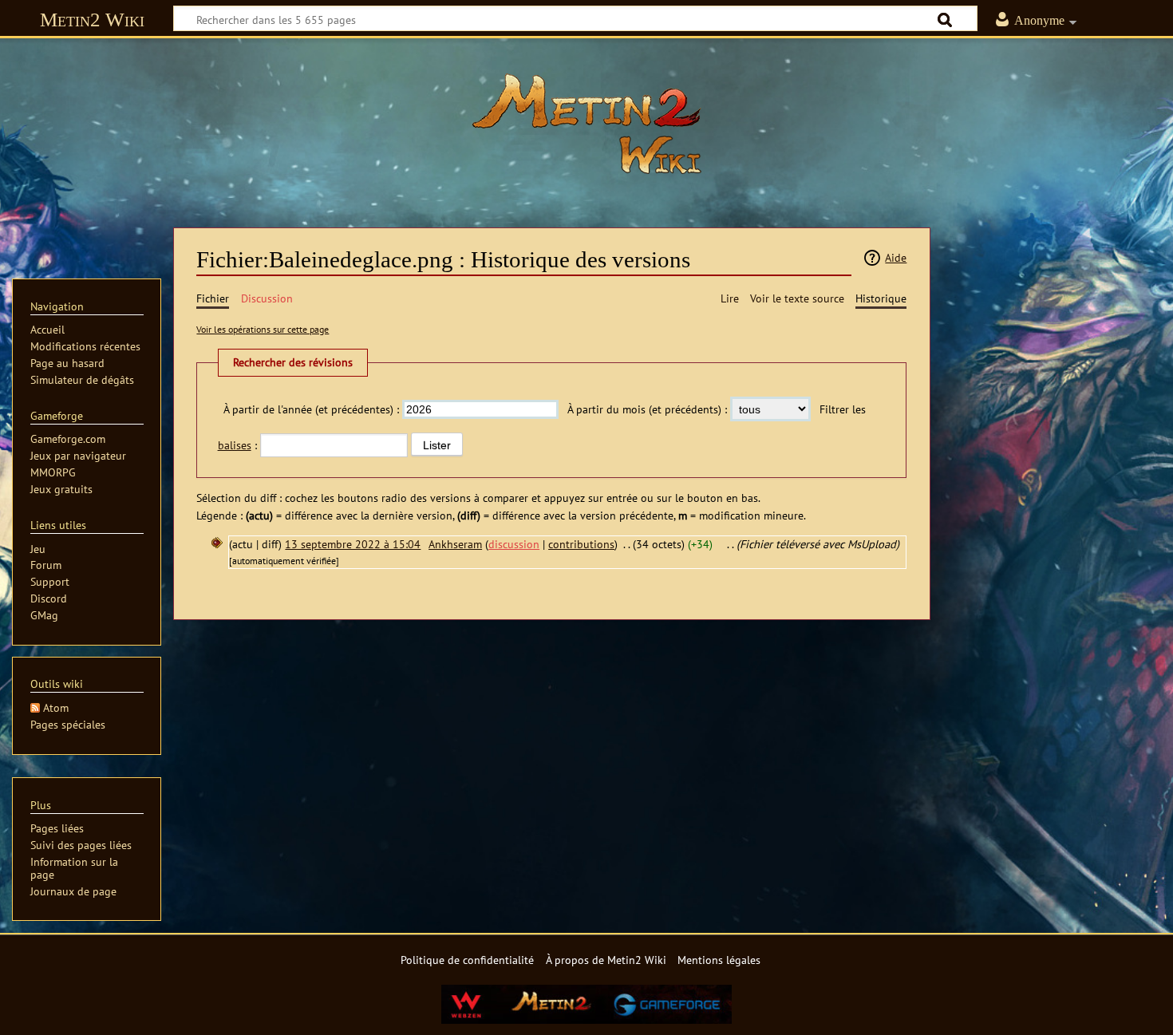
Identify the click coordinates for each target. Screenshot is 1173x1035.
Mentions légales (718, 959)
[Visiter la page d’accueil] (586, 124)
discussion (513, 543)
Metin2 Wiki (92, 19)
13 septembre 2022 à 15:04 (353, 543)
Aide (895, 257)
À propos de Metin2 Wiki (606, 959)
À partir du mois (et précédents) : (647, 409)
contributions (581, 543)
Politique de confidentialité (467, 959)
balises (234, 444)
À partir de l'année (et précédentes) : (311, 409)
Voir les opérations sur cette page (262, 329)
